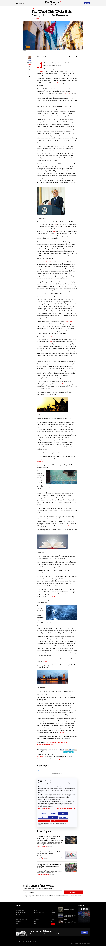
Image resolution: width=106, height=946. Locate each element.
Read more (40, 461)
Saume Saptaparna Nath (43, 874)
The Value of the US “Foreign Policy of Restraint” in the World (50, 853)
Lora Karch (40, 858)
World (17, 923)
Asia (35, 916)
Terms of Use (28, 896)
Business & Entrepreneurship (21, 912)
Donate (84, 932)
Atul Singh (36, 19)
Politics (17, 908)
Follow (30, 60)
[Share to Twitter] (30, 69)
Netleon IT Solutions (87, 943)
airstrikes (60, 229)
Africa (33, 8)
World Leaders (18, 921)
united (56, 83)
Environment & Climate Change (21, 919)
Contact (52, 921)
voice (40, 96)
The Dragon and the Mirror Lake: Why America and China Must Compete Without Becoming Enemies (50, 838)
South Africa (68, 322)
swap (42, 109)
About (52, 916)
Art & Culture (18, 914)
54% (52, 337)
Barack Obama (67, 93)
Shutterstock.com (47, 744)
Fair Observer (63, 384)
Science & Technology (20, 916)
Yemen (54, 231)
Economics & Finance (20, 910)
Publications (53, 912)
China (52, 122)
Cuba (57, 262)
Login (38, 770)
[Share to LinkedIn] (30, 72)
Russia (41, 71)
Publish (52, 919)
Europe (35, 910)
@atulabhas (29, 62)
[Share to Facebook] (30, 67)
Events (52, 910)
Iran (66, 69)
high (51, 341)
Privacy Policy (79, 895)
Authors (52, 914)
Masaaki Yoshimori (42, 846)
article (71, 164)
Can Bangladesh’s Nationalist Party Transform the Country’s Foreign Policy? (49, 866)
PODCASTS (65, 919)
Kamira (60, 742)
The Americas (36, 908)
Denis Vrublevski (51, 742)
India (35, 921)
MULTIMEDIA (65, 908)
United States (49, 262)
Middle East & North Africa (39, 912)
